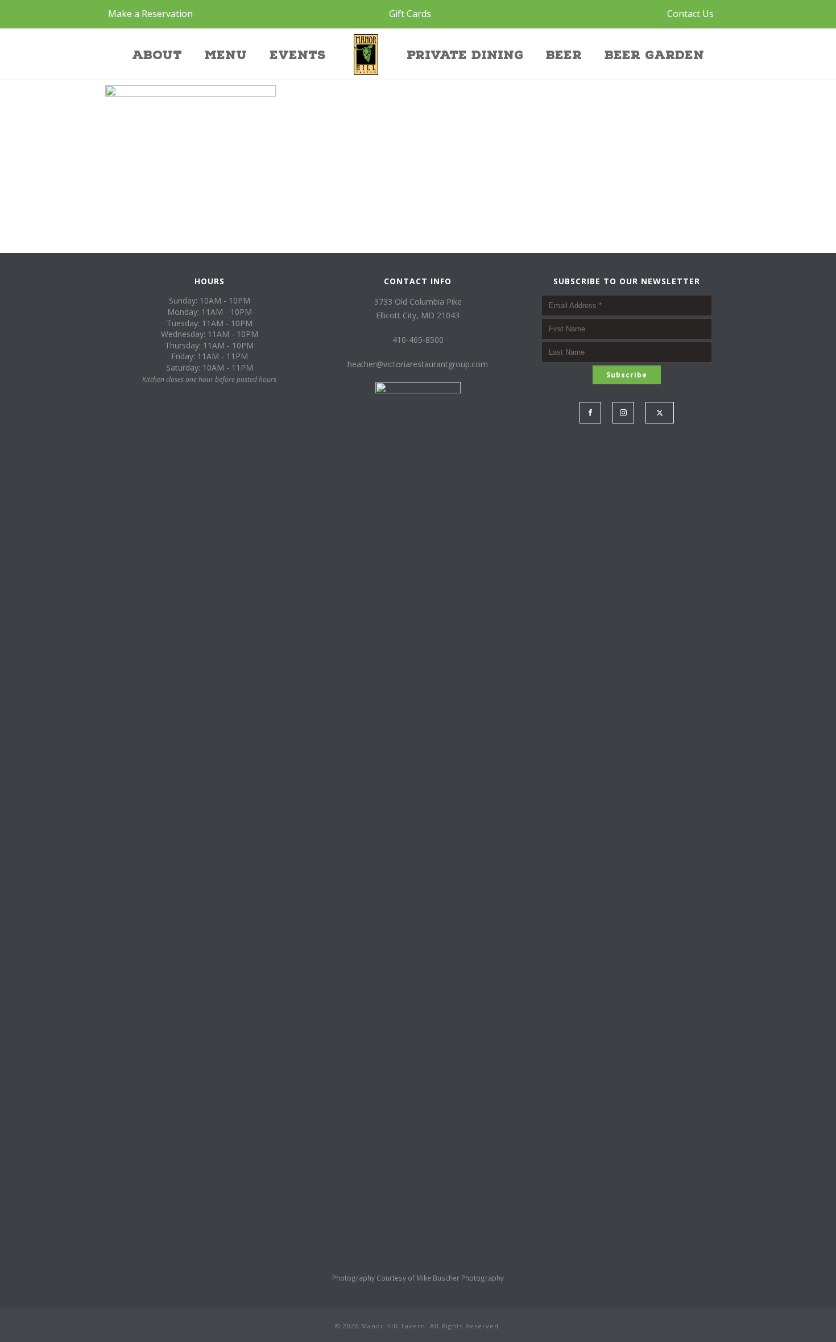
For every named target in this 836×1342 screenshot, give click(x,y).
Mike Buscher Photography (460, 1277)
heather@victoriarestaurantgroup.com (417, 364)
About (157, 55)
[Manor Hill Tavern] (366, 54)
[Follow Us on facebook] (590, 412)
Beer (564, 55)
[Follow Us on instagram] (623, 412)
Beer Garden (654, 55)
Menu (226, 55)
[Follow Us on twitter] (659, 412)
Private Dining (465, 55)
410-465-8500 (418, 339)
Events (297, 55)
